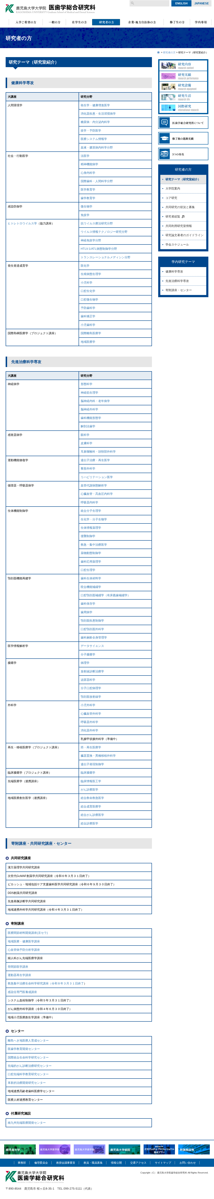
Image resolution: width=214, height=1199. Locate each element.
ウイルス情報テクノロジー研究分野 (104, 231)
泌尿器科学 (88, 679)
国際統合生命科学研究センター (28, 1057)
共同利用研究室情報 (179, 226)
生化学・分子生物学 (94, 519)
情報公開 (116, 1162)
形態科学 (86, 384)
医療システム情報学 (94, 139)
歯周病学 (86, 612)
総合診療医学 (89, 823)
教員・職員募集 (93, 1162)
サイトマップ (163, 1162)
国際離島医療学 (91, 333)
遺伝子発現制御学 (92, 764)
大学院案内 (173, 188)
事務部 (22, 1162)
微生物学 (86, 206)
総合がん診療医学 (92, 814)
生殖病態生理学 (91, 274)
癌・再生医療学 (91, 747)
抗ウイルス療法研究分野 (97, 223)
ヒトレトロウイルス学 (22, 223)
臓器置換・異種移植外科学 (98, 755)
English (181, 3)
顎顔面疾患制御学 (92, 620)
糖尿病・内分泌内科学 (95, 122)
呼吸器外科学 (89, 722)
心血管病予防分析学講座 (24, 949)
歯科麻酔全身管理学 (94, 637)
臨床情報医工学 (91, 781)
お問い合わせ (188, 1162)
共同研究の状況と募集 (180, 207)
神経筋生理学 (89, 392)
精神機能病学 (89, 164)
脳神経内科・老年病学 (95, 401)
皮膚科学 (86, 443)
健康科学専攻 (174, 271)
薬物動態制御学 (91, 553)
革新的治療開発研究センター (27, 1082)
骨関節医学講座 (18, 966)
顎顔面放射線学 (91, 696)
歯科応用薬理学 (91, 561)
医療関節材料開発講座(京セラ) (28, 932)
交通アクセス (138, 1162)
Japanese (201, 3)
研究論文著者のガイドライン (185, 235)
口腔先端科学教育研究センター (28, 1074)
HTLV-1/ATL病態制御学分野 (99, 248)
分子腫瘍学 (88, 654)
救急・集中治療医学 (94, 544)
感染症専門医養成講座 (22, 992)
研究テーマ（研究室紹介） (183, 179)
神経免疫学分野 (91, 240)
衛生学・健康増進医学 (95, 105)
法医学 (85, 155)
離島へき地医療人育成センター (28, 1040)
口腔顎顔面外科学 (92, 629)
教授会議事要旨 (65, 1162)
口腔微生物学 (89, 299)
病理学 (85, 662)
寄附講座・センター (179, 290)
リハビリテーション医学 (97, 477)
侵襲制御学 (88, 536)
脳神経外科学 (89, 409)
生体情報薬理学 (91, 527)
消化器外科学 (89, 730)
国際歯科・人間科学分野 (97, 181)
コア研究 (171, 198)
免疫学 (85, 215)
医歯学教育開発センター (24, 1049)
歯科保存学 (88, 603)
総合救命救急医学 (92, 798)
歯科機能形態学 (91, 418)
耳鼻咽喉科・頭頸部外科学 (98, 451)
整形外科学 (88, 468)
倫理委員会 (41, 1162)
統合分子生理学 (91, 510)
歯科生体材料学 (91, 578)
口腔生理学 (88, 570)
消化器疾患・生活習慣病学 (98, 113)
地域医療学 (88, 341)
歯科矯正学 (88, 316)
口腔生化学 (88, 291)
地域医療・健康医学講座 (24, 941)
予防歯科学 (88, 308)
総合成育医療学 (91, 806)
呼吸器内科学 (89, 502)
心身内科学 (88, 172)
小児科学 (86, 282)
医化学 (85, 265)
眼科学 (85, 434)
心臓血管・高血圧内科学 (97, 493)
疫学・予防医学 (91, 130)
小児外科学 (88, 705)
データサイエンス (92, 645)
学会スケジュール (177, 244)
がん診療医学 (89, 789)
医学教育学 (88, 189)
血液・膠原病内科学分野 (97, 147)
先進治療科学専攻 (177, 281)
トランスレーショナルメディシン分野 (105, 257)
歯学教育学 (88, 198)
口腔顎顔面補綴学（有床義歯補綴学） (105, 595)
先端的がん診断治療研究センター (30, 1065)
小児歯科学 (88, 324)
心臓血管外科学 (91, 713)
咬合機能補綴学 (91, 587)
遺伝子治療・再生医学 (95, 460)
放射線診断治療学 (92, 671)
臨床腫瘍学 (88, 772)
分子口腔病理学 (91, 688)
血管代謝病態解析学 (94, 485)
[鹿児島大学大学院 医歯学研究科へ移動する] (158, 52)
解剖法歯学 (88, 426)
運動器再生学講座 (19, 975)
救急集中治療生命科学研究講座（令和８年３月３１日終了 (46, 983)
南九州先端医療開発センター (27, 1122)
